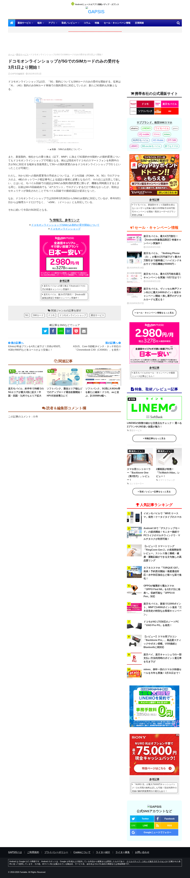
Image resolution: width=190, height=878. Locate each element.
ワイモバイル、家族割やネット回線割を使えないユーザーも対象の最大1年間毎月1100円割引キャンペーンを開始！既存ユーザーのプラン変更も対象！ (154, 210)
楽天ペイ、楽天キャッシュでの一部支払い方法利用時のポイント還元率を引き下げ (163, 658)
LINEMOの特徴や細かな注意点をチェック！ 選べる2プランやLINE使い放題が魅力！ (154, 425)
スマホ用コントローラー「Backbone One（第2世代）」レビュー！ (139, 474)
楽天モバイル (170, 104)
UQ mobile (144, 134)
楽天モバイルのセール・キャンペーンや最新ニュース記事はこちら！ (153, 374)
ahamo (134, 128)
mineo (167, 134)
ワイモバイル (162, 128)
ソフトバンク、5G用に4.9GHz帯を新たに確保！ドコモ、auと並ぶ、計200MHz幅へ (102, 392)
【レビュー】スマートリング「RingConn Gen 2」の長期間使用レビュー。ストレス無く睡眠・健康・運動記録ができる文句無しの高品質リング (163, 553)
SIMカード (38, 315)
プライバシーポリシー (56, 852)
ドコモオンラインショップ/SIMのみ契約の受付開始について (65, 225)
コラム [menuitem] (87, 23)
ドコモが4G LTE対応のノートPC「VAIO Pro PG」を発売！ (161, 623)
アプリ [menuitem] (51, 23)
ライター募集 (122, 852)
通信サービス (22, 54)
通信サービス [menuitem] (24, 23)
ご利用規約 (33, 852)
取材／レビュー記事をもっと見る (155, 491)
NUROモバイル (140, 140)
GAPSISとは (15, 852)
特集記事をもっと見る (155, 438)
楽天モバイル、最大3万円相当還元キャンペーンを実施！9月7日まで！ (163, 276)
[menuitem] (11, 22)
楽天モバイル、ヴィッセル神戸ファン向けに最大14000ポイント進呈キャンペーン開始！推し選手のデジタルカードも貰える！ (163, 294)
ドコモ (51, 315)
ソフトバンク (145, 111)
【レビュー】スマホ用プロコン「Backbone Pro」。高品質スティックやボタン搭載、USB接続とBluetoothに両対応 (162, 641)
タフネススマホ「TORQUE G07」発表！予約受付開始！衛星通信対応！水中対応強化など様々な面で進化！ (163, 573)
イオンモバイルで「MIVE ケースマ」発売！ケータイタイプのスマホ (163, 515)
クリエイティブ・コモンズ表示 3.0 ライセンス (146, 861)
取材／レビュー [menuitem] (69, 23)
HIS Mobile (158, 140)
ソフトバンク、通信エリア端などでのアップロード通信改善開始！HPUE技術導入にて (64, 392)
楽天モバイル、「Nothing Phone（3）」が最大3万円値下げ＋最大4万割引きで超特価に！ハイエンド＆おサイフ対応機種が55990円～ (163, 258)
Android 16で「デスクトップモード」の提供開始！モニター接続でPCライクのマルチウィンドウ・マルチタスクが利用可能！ (162, 533)
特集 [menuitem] (97, 23)
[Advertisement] (65, 43)
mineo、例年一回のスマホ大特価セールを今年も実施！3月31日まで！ (162, 671)
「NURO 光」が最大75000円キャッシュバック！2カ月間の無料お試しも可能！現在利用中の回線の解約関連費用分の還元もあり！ (154, 787)
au (169, 111)
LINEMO (146, 128)
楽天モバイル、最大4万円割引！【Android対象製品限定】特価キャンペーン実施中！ (63, 296)
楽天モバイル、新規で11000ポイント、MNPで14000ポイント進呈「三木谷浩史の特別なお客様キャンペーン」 (163, 609)
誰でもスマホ (171, 146)
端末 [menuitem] (39, 23)
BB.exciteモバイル (151, 146)
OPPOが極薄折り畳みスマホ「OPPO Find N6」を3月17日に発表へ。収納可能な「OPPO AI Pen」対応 (162, 591)
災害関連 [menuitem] (139, 23)
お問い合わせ (142, 852)
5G (26, 315)
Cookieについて (82, 852)
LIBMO (134, 146)
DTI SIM (172, 140)
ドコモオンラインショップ (65, 228)
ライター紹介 (103, 852)
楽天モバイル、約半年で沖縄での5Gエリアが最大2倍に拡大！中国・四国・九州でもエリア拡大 (26, 392)
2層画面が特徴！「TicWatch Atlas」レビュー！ (168, 472)
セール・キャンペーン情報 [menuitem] (117, 23)
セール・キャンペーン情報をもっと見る (155, 313)
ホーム (11, 54)
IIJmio (157, 134)
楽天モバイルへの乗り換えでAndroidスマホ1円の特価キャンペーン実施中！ (63, 287)
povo (175, 128)
